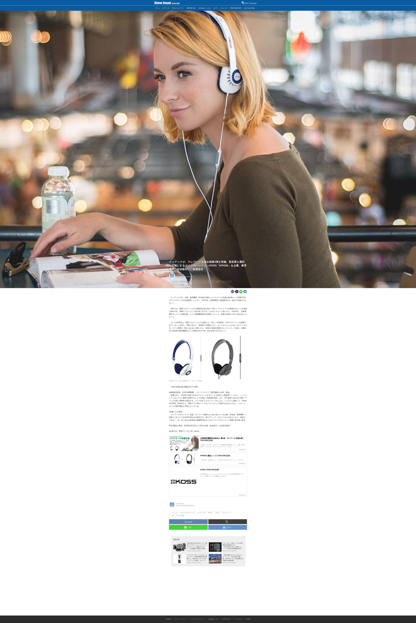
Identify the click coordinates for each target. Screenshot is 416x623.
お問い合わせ (226, 619)
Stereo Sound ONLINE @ (185, 276)
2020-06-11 (180, 274)
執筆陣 (248, 619)
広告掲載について (213, 619)
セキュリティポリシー (198, 619)
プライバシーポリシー (181, 619)
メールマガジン (238, 619)
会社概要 (168, 619)
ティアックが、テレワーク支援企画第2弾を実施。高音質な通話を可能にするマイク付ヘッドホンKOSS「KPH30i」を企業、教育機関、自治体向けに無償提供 (208, 265)
